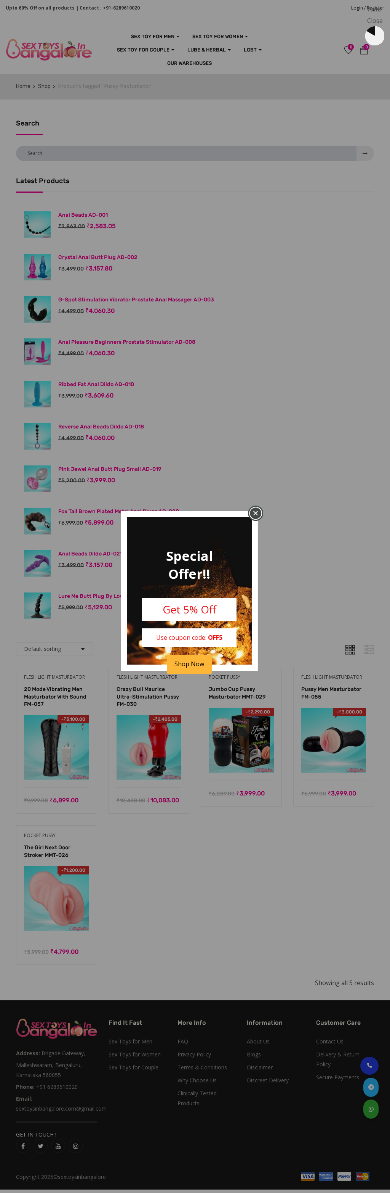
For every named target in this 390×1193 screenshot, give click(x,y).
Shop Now (189, 664)
